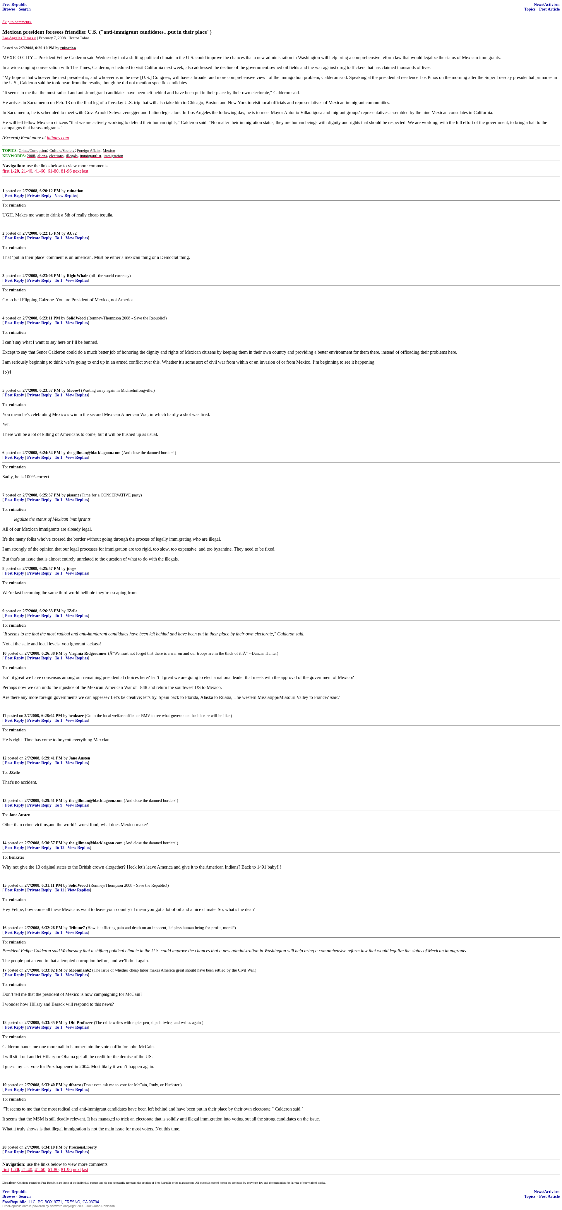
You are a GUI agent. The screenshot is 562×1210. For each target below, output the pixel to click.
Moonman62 (80, 970)
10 (4, 653)
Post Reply (14, 195)
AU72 (72, 233)
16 (4, 928)
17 (4, 970)
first (5, 171)
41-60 (40, 171)
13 (4, 800)
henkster (76, 716)
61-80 (53, 171)
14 (4, 843)
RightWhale (77, 276)
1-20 (15, 171)
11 (4, 716)
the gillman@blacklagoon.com (94, 453)
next (77, 171)
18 (4, 1022)
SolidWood (76, 318)
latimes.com (58, 137)
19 (4, 1085)
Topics (529, 9)
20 (4, 1147)
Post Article (549, 9)
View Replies (66, 195)
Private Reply (39, 195)
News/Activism (547, 4)
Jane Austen (79, 758)
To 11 (59, 890)
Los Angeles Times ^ (19, 38)
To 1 (58, 238)
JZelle (72, 611)
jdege (71, 568)
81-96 (66, 171)
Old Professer (81, 1022)
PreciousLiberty (83, 1147)
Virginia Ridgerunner (88, 653)
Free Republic (14, 4)
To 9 (58, 805)
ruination (75, 191)
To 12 (59, 847)
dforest (75, 1085)
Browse (8, 9)
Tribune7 (77, 928)
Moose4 (73, 390)
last (85, 171)
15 (4, 885)
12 (4, 758)
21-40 (26, 171)
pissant (73, 495)
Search (25, 9)
